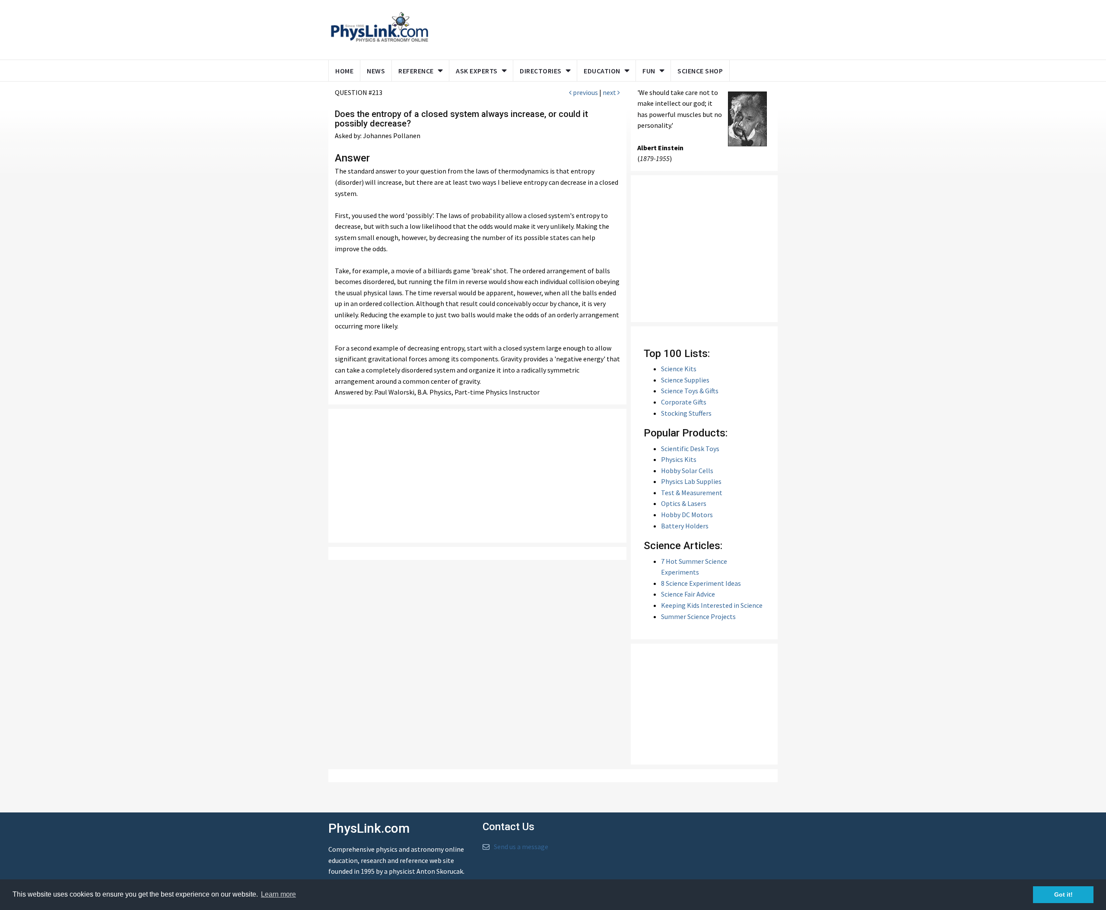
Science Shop (700, 70)
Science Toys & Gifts (689, 390)
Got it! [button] (1063, 894)
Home (344, 70)
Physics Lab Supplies (691, 481)
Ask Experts (477, 70)
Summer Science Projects (698, 616)
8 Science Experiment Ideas (701, 583)
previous (585, 92)
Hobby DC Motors (687, 514)
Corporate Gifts (683, 402)
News (376, 70)
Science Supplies (685, 380)
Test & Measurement (691, 492)
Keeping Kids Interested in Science (712, 605)
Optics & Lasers (683, 503)
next (610, 92)
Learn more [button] (278, 894)
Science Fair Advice (688, 594)
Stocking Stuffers (686, 413)
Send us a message (521, 846)
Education (602, 70)
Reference (416, 70)
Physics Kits (678, 459)
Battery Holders (685, 525)
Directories (541, 70)
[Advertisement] (601, 28)
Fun (648, 70)
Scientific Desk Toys (690, 448)
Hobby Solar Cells (687, 470)
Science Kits (678, 368)
